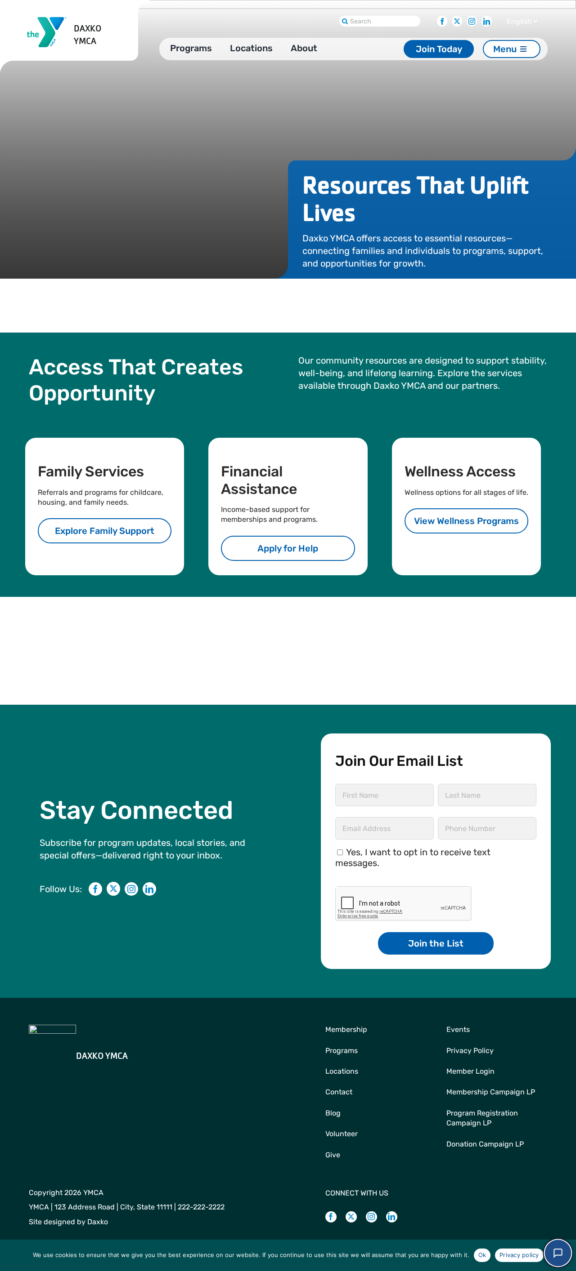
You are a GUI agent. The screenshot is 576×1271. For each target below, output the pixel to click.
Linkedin (487, 19)
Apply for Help (287, 548)
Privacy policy (519, 1254)
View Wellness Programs (466, 521)
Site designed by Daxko (68, 1222)
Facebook (442, 19)
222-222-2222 (201, 1207)
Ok (482, 1254)
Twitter (457, 19)
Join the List (436, 943)
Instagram (472, 19)
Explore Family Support (104, 530)
